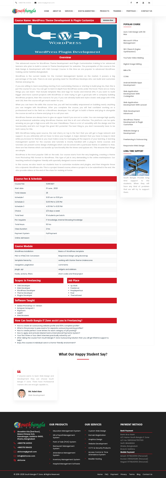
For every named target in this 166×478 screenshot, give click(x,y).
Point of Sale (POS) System (64, 442)
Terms (132, 474)
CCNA (126, 76)
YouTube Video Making (133, 58)
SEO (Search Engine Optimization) (131, 50)
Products (104, 11)
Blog (138, 474)
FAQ (106, 474)
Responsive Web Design (133, 145)
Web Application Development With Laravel (135, 103)
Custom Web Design (97, 431)
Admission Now (108, 20)
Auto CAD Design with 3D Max (134, 33)
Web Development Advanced (131, 112)
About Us (57, 11)
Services (69, 11)
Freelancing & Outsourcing (135, 139)
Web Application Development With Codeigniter (131, 93)
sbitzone (21, 460)
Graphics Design (95, 439)
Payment (114, 474)
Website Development (98, 443)
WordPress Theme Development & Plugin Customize (133, 122)
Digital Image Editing (132, 64)
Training (117, 11)
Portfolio (131, 11)
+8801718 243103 (24, 443)
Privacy (124, 474)
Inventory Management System (66, 459)
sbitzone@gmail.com (27, 451)
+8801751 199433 (24, 447)
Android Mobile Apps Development (132, 83)
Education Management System (67, 431)
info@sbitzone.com (26, 456)
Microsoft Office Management (130, 41)
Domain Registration (97, 435)
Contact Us (146, 11)
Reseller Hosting (95, 459)
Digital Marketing (86, 11)
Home (46, 11)
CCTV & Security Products (99, 448)
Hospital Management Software (66, 464)
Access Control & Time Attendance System (98, 453)
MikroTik (127, 70)
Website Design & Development (131, 132)
